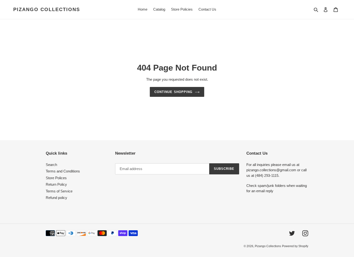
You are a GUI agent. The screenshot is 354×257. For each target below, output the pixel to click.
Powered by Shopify (295, 246)
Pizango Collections (46, 9)
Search (51, 165)
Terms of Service (59, 191)
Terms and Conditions (63, 171)
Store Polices (56, 178)
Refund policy (56, 198)
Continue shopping (173, 92)
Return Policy (56, 184)
